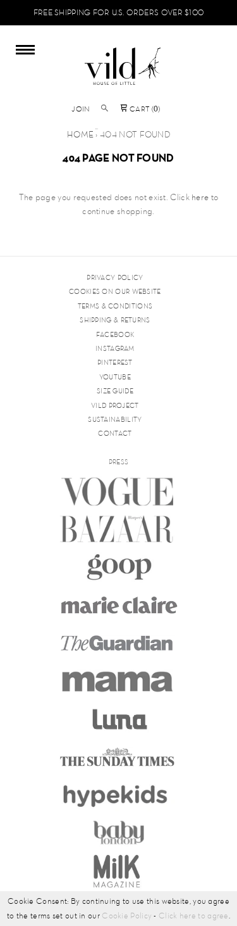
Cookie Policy (127, 915)
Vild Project (115, 405)
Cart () (144, 109)
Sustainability (115, 419)
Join (80, 109)
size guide (115, 390)
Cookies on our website (115, 291)
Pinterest (115, 362)
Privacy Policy (115, 277)
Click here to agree (194, 915)
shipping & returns (115, 319)
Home (80, 134)
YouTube (115, 376)
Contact (114, 433)
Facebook (115, 334)
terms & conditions (115, 305)
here (200, 197)
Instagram (115, 348)
